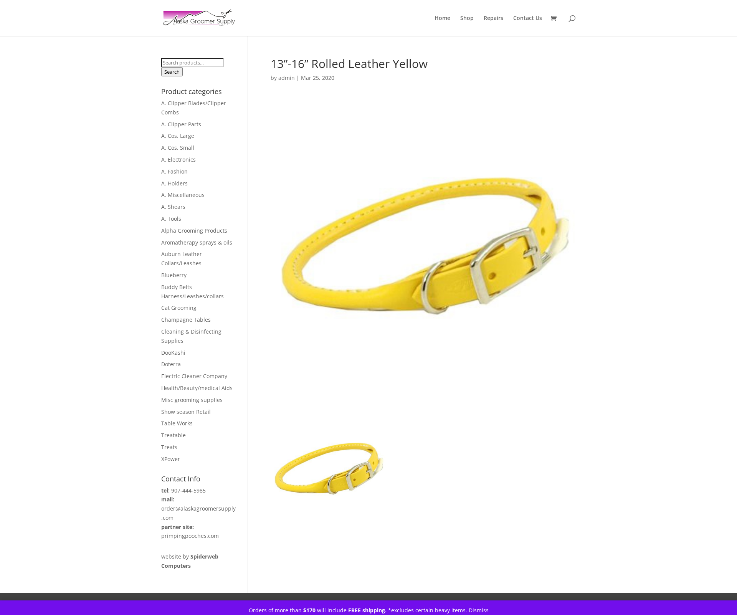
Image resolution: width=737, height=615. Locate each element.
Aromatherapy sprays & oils (196, 242)
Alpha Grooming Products (194, 230)
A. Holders (174, 183)
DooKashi (173, 352)
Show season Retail (186, 411)
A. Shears (173, 206)
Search (172, 71)
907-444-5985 (188, 490)
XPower (170, 459)
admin (286, 77)
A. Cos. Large (177, 135)
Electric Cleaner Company (194, 376)
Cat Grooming (179, 307)
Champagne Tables (186, 319)
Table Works (177, 423)
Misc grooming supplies (192, 399)
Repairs (493, 18)
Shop (467, 18)
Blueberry (174, 275)
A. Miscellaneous (183, 194)
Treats (169, 447)
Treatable (173, 435)
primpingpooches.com (190, 535)
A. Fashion (174, 171)
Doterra (171, 364)
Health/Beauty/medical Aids (197, 388)
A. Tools (171, 218)
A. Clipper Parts (181, 124)
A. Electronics (178, 159)
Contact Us (527, 18)
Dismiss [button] (479, 610)
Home (442, 18)
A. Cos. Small (177, 147)
